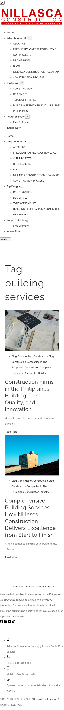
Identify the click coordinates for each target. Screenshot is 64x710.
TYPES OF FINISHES (24, 203)
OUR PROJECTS (22, 158)
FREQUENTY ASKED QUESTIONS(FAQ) (35, 152)
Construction (25, 356)
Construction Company (38, 367)
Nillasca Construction (44, 699)
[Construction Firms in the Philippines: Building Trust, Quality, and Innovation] (32, 312)
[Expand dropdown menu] (29, 142)
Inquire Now (14, 231)
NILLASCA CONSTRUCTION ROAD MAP (36, 175)
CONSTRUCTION (22, 192)
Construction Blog (43, 356)
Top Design (13, 186)
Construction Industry (37, 491)
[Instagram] (6, 622)
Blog (14, 356)
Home (10, 135)
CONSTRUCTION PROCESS (28, 180)
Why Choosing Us (17, 141)
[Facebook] (2, 622)
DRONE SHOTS (22, 164)
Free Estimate (21, 225)
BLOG (16, 169)
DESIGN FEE (20, 197)
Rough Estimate (16, 220)
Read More (11, 431)
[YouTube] (10, 622)
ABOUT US (19, 147)
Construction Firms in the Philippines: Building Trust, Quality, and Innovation (29, 395)
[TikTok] (13, 622)
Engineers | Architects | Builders (29, 373)
